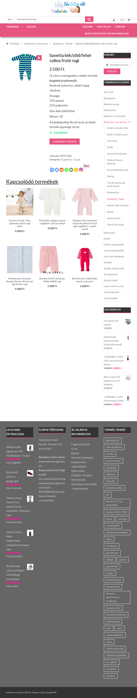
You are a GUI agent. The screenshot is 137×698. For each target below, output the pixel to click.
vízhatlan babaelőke (116, 655)
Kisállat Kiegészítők (114, 268)
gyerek (122, 559)
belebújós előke (114, 487)
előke (109, 539)
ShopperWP (51, 692)
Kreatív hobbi (111, 280)
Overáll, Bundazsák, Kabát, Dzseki (116, 184)
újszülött (110, 675)
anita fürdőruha (114, 447)
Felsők (110, 147)
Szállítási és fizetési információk (107, 33)
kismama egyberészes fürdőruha (112, 597)
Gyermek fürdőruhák (117, 154)
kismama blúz (113, 586)
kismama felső (113, 607)
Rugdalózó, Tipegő (62, 43)
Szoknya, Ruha (113, 218)
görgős (109, 573)
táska (109, 641)
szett (119, 628)
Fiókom (120, 26)
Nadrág (110, 176)
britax (109, 518)
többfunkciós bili (114, 648)
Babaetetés (110, 110)
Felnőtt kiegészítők (114, 244)
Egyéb (107, 238)
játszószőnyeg (113, 579)
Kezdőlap (14, 43)
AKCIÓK (31, 26)
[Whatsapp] (66, 170)
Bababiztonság (111, 104)
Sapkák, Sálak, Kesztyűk (118, 205)
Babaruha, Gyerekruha (36, 43)
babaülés (110, 481)
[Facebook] (52, 170)
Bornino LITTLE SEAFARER (114, 503)
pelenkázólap (113, 621)
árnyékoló (111, 668)
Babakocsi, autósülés (115, 116)
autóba (109, 453)
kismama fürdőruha (116, 614)
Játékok (108, 262)
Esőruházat (112, 141)
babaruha (111, 474)
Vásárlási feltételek (82, 457)
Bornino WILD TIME (116, 512)
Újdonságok (112, 309)
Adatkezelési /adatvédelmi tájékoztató (78, 466)
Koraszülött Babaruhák (117, 170)
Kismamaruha (111, 274)
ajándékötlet (112, 440)
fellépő (109, 559)
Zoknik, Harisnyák (115, 224)
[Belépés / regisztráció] (114, 20)
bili (107, 494)
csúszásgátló (113, 525)
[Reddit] (61, 170)
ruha (108, 628)
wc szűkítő (111, 662)
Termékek (12, 26)
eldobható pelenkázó (117, 532)
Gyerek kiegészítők (114, 250)
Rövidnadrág (113, 192)
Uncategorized (111, 292)
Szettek (110, 212)
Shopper (35, 692)
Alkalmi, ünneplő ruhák (117, 128)
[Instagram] (81, 170)
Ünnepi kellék (111, 298)
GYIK (74, 448)
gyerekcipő (112, 566)
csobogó (122, 518)
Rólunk (88, 26)
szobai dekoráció (114, 635)
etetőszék (111, 545)
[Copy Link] (76, 170)
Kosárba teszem (64, 141)
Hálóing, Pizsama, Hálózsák (115, 162)
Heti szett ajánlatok (114, 256)
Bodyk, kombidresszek (117, 134)
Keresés (112, 71)
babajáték (111, 467)
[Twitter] (57, 170)
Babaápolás (110, 98)
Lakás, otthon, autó (114, 286)
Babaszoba (109, 232)
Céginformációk (80, 444)
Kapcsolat (104, 26)
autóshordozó (113, 460)
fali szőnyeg (112, 552)
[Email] (71, 170)
